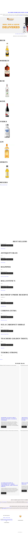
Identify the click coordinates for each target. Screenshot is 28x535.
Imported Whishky (7, 276)
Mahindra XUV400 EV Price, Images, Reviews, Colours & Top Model (9, 418)
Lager (5, 306)
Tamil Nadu (8, 519)
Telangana (5, 519)
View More (1, 359)
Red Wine (6, 320)
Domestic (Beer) (2, 306)
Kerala (11, 519)
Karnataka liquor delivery (8, 507)
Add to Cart (9, 245)
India (0, 502)
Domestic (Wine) (2, 320)
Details (3, 245)
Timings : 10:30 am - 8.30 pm (6, 517)
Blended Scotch (2, 276)
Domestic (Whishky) (3, 248)
